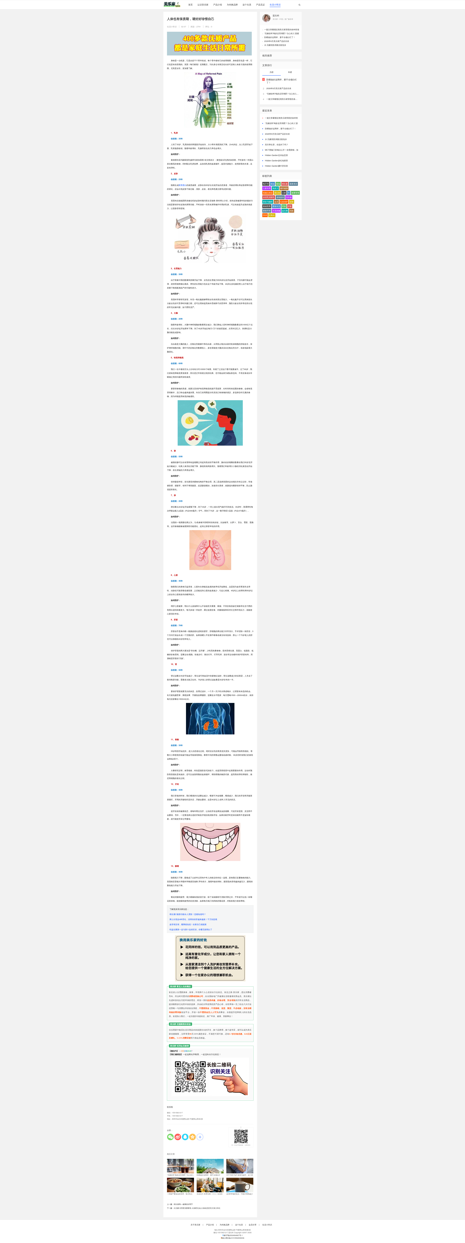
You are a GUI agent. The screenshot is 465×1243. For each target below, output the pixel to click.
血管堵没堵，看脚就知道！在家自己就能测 (188, 924)
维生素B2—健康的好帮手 (183, 1204)
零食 (284, 206)
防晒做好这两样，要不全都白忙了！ (279, 37)
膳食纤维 (267, 210)
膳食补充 (276, 206)
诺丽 (292, 201)
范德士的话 (268, 192)
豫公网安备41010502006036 (233, 1238)
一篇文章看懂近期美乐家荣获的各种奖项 (281, 29)
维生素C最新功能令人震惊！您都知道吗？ (188, 914)
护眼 (290, 206)
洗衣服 (289, 197)
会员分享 (252, 1224)
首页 (190, 4)
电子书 (266, 183)
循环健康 (284, 188)
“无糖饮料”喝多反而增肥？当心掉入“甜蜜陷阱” (282, 93)
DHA (265, 215)
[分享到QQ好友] (185, 1137)
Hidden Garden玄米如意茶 (276, 155)
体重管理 (295, 192)
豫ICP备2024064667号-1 (233, 1235)
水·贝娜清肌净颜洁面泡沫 (275, 45)
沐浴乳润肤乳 (269, 197)
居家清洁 (293, 183)
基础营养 (267, 206)
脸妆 (278, 183)
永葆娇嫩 (276, 210)
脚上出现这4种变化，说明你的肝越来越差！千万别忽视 (193, 919)
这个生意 (247, 4)
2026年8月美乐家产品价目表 (276, 41)
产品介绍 (217, 4)
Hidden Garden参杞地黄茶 (276, 160)
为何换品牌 (232, 4)
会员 (276, 201)
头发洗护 (284, 201)
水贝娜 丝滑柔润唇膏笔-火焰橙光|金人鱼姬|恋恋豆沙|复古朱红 (197, 1208)
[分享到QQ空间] (192, 1137)
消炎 (292, 210)
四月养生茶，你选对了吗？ (276, 144)
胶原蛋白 (182, 185)
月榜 (271, 72)
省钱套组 (280, 197)
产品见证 (260, 4)
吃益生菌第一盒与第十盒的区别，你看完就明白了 (191, 929)
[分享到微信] (170, 1137)
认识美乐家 (203, 4)
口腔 (284, 192)
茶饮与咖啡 (268, 201)
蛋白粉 (277, 192)
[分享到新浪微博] (177, 1137)
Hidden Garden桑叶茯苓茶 (276, 165)
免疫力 (275, 188)
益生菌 (285, 210)
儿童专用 (267, 188)
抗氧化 (272, 215)
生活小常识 (275, 4)
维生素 (285, 183)
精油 (272, 183)
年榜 (290, 72)
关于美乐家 (195, 1224)
